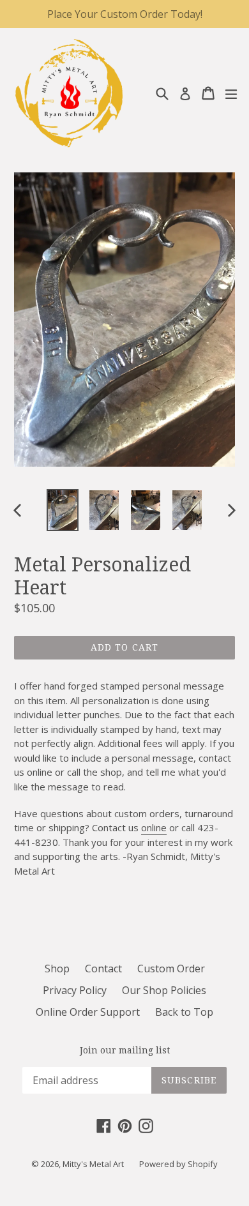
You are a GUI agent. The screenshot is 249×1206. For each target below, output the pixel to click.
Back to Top (184, 1012)
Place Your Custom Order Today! (124, 14)
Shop (57, 968)
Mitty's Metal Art (93, 1164)
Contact (103, 968)
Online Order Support (88, 1012)
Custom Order (171, 968)
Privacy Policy (75, 990)
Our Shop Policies (164, 990)
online (154, 827)
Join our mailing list (125, 1050)
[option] (62, 510)
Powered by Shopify (178, 1164)
